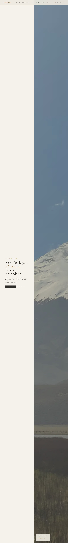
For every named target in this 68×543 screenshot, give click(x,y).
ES (55, 2)
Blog (43, 2)
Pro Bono (38, 2)
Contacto (48, 2)
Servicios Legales (25, 2)
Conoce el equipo (20, 286)
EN (57, 2)
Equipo (32, 2)
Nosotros (18, 2)
